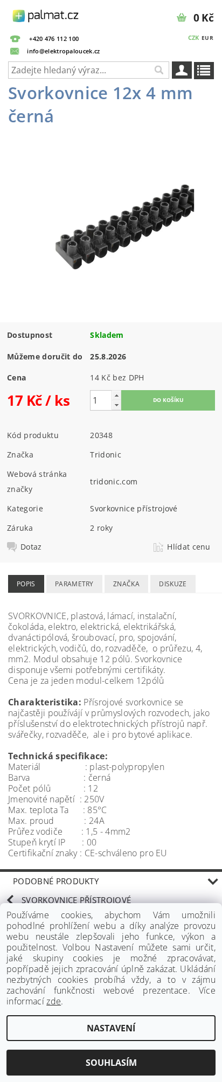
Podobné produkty (56, 881)
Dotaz (31, 547)
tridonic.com (113, 481)
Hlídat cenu (189, 547)
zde (53, 1001)
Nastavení (111, 1028)
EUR (207, 37)
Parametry (74, 583)
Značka (126, 583)
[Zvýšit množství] (116, 395)
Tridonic (105, 454)
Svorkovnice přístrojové (133, 508)
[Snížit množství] (116, 405)
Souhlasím (111, 1063)
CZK (193, 37)
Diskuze (172, 583)
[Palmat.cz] (46, 14)
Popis (26, 583)
